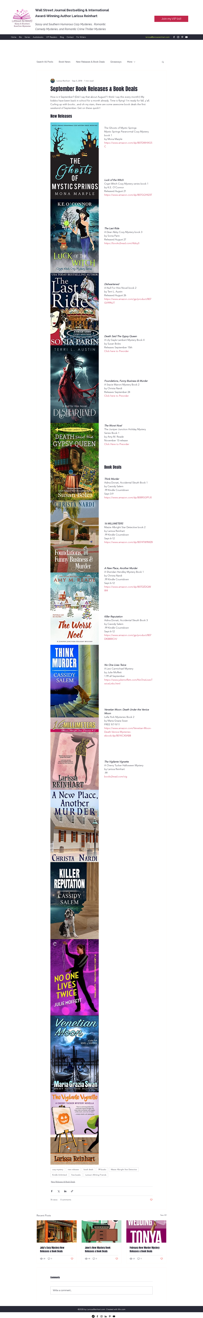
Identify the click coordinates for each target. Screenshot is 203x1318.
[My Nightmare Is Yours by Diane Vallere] (102, 1231)
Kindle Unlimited (59, 1175)
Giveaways (116, 61)
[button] (163, 62)
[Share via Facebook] (51, 1191)
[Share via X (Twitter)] (58, 1191)
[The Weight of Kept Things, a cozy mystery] (57, 1231)
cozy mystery (57, 1169)
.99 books (102, 1169)
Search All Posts (45, 61)
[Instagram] (178, 37)
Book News (64, 61)
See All (163, 1215)
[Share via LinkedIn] (65, 1191)
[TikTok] (93, 1316)
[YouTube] (186, 37)
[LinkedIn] (105, 1316)
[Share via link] (72, 1191)
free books (76, 1175)
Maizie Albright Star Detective (124, 1169)
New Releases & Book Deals (90, 61)
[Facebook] (174, 37)
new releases (73, 1169)
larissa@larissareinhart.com (158, 37)
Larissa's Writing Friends (95, 1175)
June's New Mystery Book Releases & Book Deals (97, 1249)
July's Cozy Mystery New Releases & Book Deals (52, 1249)
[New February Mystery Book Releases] (146, 1231)
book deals (88, 1169)
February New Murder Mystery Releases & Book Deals (145, 1249)
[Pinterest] (182, 37)
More (129, 61)
